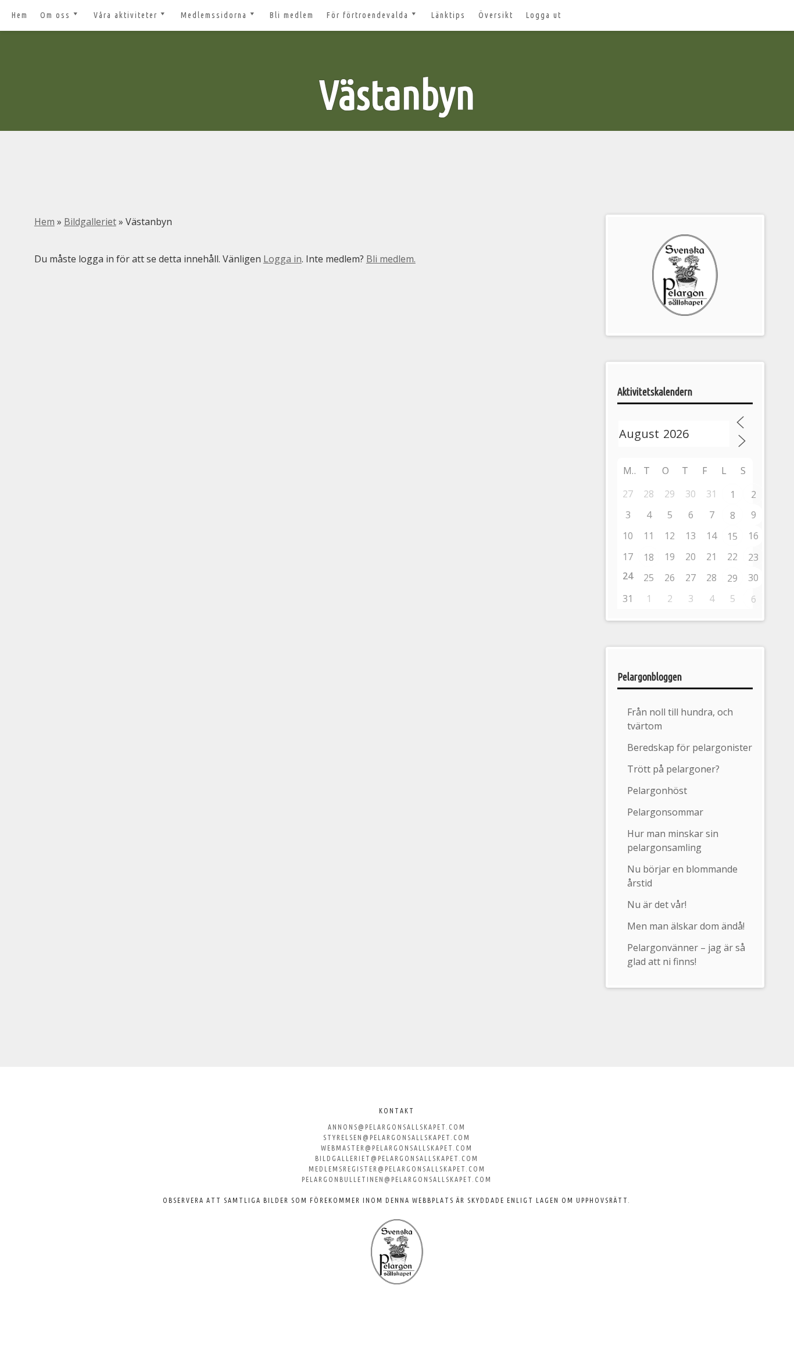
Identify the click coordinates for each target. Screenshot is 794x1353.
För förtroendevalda (368, 15)
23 (753, 557)
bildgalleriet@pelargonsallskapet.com (396, 1158)
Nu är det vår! (656, 904)
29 (732, 578)
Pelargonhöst (657, 790)
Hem (20, 15)
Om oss (55, 15)
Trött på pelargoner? (673, 769)
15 (732, 536)
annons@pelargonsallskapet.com (397, 1127)
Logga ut (543, 15)
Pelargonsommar (665, 812)
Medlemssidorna (214, 15)
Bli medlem (292, 15)
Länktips (448, 15)
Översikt (495, 15)
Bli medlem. (391, 258)
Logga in (282, 258)
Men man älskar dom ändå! (686, 926)
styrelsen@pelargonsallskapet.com (396, 1137)
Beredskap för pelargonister (689, 747)
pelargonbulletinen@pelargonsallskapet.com (397, 1179)
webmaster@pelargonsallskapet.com (397, 1148)
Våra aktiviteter (126, 15)
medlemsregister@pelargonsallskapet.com (397, 1169)
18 (648, 557)
